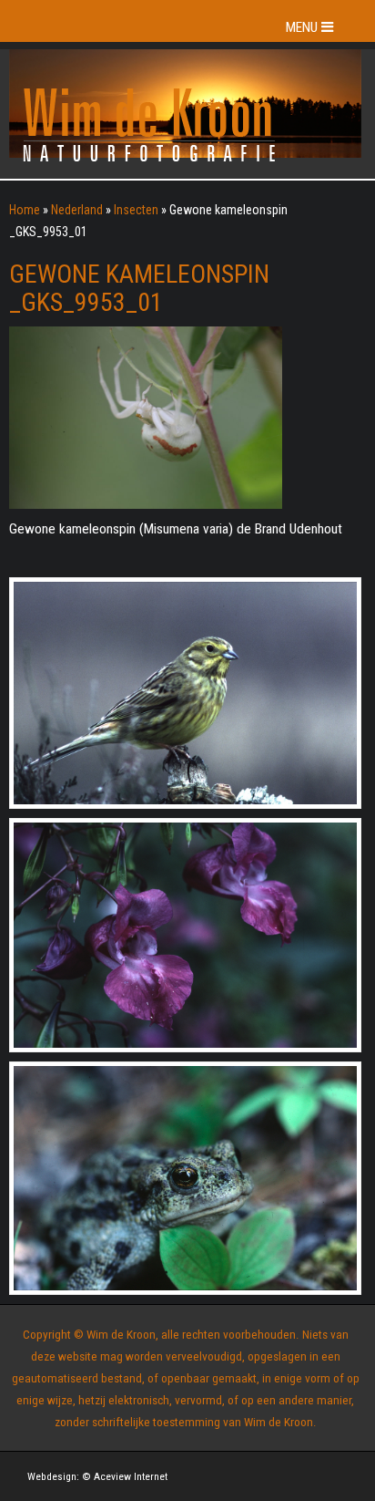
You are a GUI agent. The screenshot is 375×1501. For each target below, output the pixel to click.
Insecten (136, 209)
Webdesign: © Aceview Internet (97, 1476)
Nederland (77, 209)
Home (24, 209)
